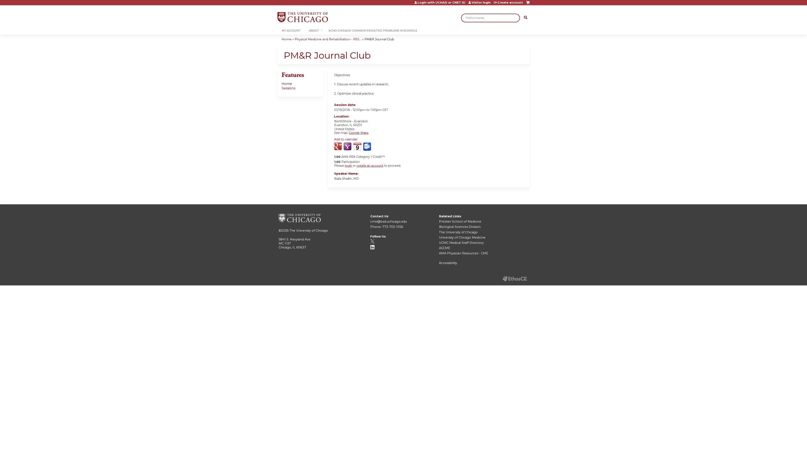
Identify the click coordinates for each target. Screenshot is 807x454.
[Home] (302, 17)
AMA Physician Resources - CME (463, 253)
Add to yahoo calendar (348, 147)
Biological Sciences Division (460, 227)
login (348, 166)
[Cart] (528, 4)
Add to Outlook (367, 147)
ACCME (444, 248)
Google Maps (358, 133)
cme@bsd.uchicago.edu (388, 221)
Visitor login (481, 2)
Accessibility (448, 263)
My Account (291, 30)
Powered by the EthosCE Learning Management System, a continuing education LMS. (515, 279)
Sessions (288, 88)
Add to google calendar (338, 147)
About (314, 30)
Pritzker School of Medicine (460, 221)
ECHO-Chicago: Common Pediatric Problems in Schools (373, 30)
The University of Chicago (308, 230)
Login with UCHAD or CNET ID (441, 2)
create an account (370, 166)
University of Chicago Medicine (462, 237)
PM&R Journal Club (379, 39)
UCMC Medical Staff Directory (461, 243)
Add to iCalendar (357, 146)
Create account (510, 2)
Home (286, 39)
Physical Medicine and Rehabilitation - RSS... (328, 39)
